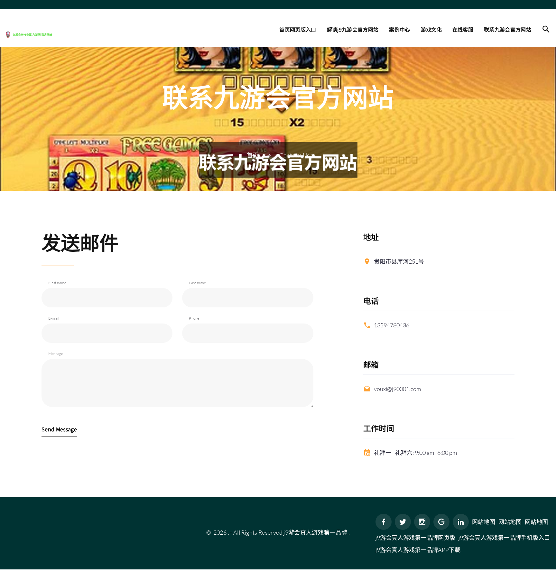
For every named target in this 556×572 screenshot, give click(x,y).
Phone (194, 318)
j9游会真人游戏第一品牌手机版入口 (504, 537)
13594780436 (391, 325)
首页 (252, 155)
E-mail (53, 318)
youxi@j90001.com (397, 388)
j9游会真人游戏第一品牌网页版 (415, 537)
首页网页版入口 (297, 29)
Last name (197, 282)
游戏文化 (431, 29)
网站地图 (483, 521)
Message (55, 353)
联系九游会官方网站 (507, 29)
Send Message (59, 429)
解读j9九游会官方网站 (353, 29)
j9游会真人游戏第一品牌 (315, 532)
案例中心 (399, 29)
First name (57, 282)
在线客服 (462, 29)
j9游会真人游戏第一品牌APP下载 (417, 549)
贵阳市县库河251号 (399, 261)
